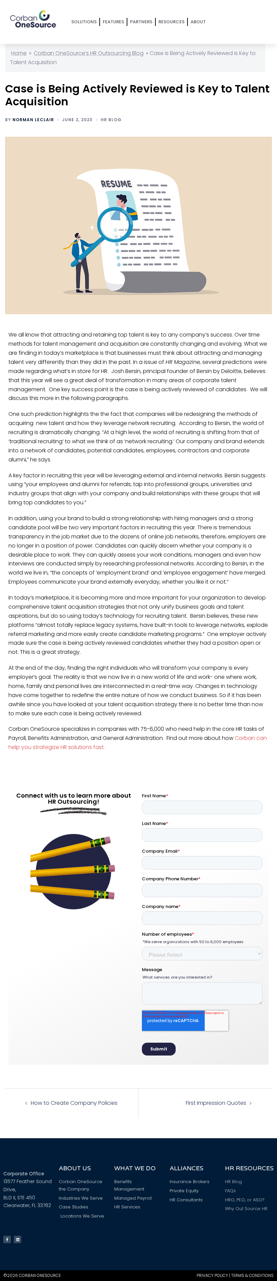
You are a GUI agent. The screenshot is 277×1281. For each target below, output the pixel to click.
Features (113, 22)
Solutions (84, 22)
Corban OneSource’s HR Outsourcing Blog (89, 53)
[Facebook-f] (7, 1239)
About (198, 22)
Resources (171, 22)
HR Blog (111, 120)
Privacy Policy (212, 1275)
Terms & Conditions (252, 1275)
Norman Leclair (33, 120)
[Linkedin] (17, 1239)
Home (19, 53)
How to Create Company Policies (74, 1103)
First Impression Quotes (216, 1103)
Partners (141, 22)
